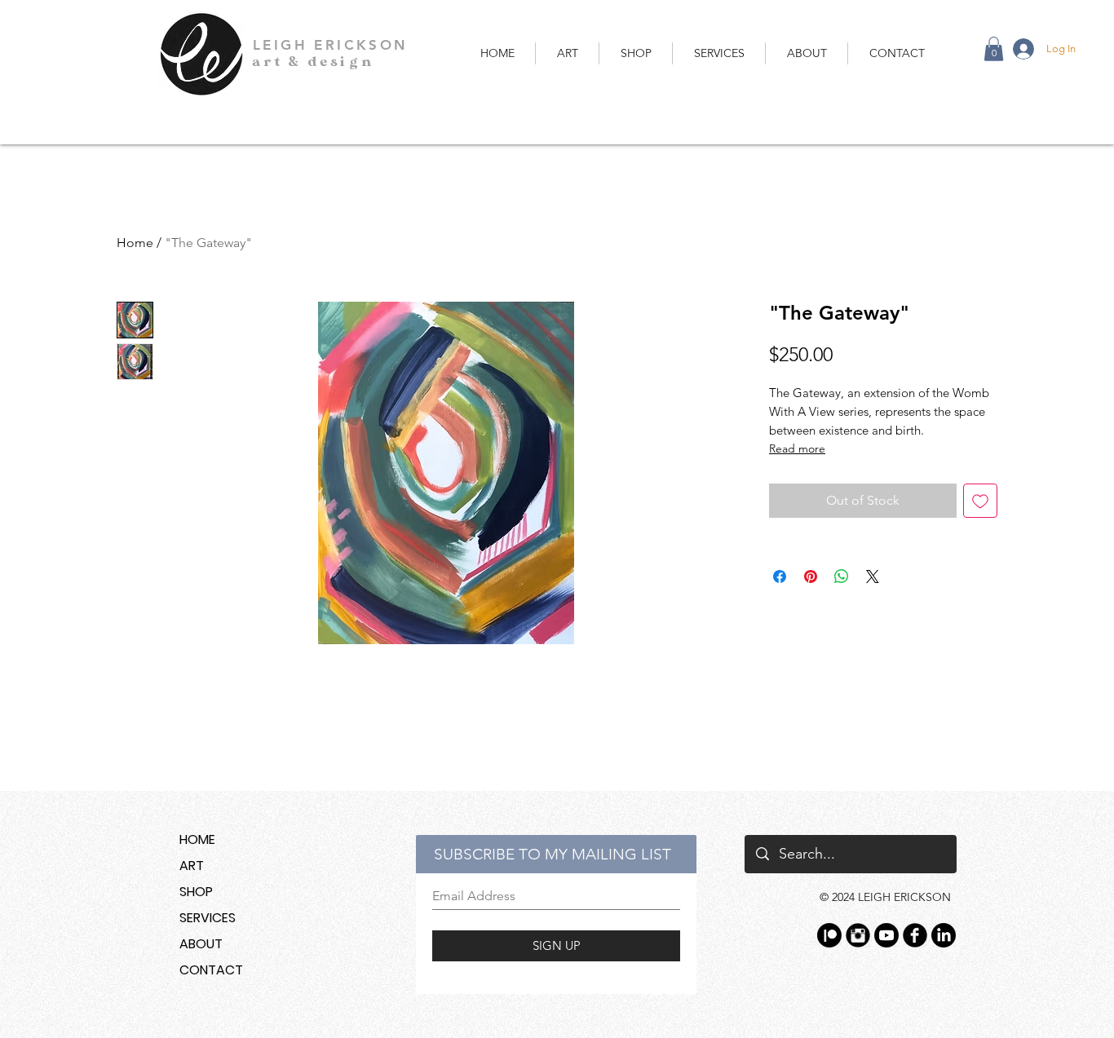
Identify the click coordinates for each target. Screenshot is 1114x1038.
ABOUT (201, 943)
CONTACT (211, 970)
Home (135, 242)
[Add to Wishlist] (980, 501)
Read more (797, 448)
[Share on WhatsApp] (841, 576)
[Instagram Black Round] (858, 935)
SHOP (196, 891)
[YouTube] (886, 935)
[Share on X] (872, 576)
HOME (197, 839)
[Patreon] (829, 935)
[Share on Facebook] (779, 576)
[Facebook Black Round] (915, 935)
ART (191, 865)
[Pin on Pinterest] (810, 576)
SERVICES (207, 917)
